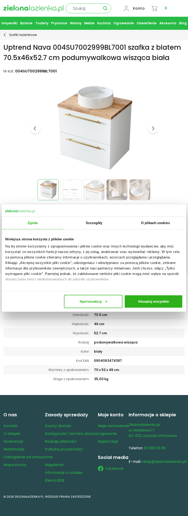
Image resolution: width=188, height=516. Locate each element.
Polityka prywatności (64, 449)
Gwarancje (13, 441)
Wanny (75, 23)
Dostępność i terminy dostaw (71, 433)
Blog (183, 23)
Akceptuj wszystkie (153, 301)
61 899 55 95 (155, 448)
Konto (139, 8)
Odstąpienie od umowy (24, 457)
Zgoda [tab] (33, 223)
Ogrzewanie (123, 23)
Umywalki (9, 23)
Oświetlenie (147, 23)
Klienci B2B (54, 480)
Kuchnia (104, 23)
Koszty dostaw (58, 425)
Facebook (114, 468)
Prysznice (59, 23)
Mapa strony (14, 464)
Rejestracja (108, 441)
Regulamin (54, 464)
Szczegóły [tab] (94, 223)
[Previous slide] (35, 128)
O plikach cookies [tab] (155, 223)
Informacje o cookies (64, 472)
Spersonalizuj (91, 301)
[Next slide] (152, 128)
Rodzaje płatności (61, 441)
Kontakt (10, 425)
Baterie (26, 23)
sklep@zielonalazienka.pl (164, 461)
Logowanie (107, 433)
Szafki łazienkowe (23, 35)
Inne (49, 457)
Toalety (41, 23)
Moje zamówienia (113, 425)
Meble (89, 23)
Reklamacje (14, 449)
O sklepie (11, 433)
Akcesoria (167, 23)
